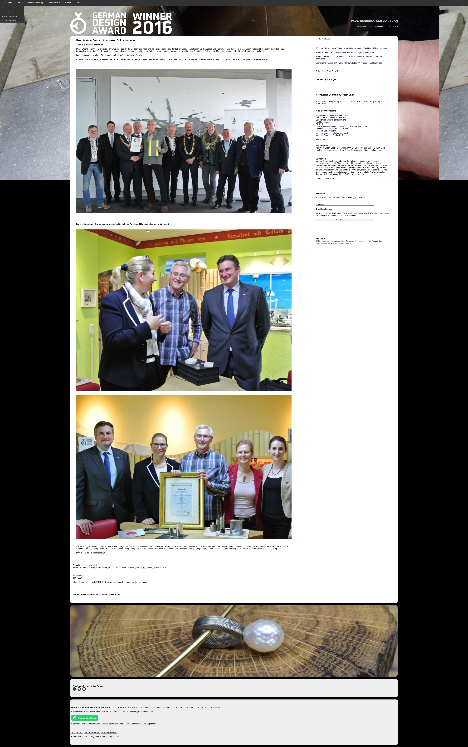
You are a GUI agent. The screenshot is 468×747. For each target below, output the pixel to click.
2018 (365, 102)
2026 (318, 102)
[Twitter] (79, 690)
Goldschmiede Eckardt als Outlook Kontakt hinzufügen (94, 724)
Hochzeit (319, 150)
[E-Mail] (84, 690)
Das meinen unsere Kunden (60, 3)
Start (3, 8)
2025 (324, 102)
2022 (341, 102)
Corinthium (341, 148)
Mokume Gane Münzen (326, 131)
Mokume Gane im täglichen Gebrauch (332, 133)
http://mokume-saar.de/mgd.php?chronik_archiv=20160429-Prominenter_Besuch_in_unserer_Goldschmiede (119, 567)
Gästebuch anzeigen (325, 179)
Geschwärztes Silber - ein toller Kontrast (333, 129)
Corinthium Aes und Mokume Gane (331, 118)
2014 (318, 104)
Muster (336, 150)
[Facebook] (74, 690)
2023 (335, 102)
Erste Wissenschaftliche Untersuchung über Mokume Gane (341, 126)
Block (333, 148)
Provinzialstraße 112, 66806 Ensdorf (87, 712)
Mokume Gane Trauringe (10, 16)
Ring (342, 150)
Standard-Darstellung (92, 732)
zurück (20, 3)
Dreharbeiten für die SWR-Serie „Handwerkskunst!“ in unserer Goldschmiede (349, 63)
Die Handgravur (323, 122)
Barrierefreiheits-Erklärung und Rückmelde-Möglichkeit (95, 737)
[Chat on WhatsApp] (84, 720)
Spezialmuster (357, 150)
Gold (383, 148)
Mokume (328, 150)
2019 (359, 102)
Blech (327, 148)
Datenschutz (136, 724)
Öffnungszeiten (149, 724)
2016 (376, 102)
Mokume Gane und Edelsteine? (329, 135)
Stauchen (368, 150)
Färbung (363, 148)
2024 (329, 102)
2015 (382, 102)
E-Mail (77, 3)
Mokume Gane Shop (8, 12)
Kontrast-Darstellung (109, 732)
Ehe (357, 148)
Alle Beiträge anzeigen (326, 79)
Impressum (124, 724)
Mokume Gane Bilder (9, 20)
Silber (347, 150)
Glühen (377, 148)
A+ (81, 732)
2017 (370, 102)
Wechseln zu (7, 3)
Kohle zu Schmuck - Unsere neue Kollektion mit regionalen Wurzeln (345, 52)
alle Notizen (321, 139)
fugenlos (377, 150)
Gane (370, 148)
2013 (324, 104)
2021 (347, 102)
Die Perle (320, 124)
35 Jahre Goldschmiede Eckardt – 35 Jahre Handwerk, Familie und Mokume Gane (351, 48)
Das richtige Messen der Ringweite (331, 120)
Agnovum (320, 148)
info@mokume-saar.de (143, 712)
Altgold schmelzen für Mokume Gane (332, 115)
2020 (353, 102)
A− (73, 732)
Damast (350, 148)
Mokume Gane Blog (35, 3)
